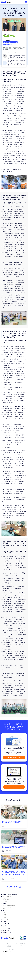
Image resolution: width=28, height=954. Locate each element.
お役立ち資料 (5, 901)
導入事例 (3, 921)
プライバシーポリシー (20, 943)
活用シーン (4, 910)
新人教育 (4, 917)
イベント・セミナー (7, 928)
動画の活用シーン (6, 898)
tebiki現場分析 (8, 946)
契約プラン (4, 925)
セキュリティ (5, 923)
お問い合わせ (5, 930)
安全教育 (4, 914)
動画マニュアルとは (7, 896)
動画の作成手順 (6, 899)
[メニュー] (26, 2)
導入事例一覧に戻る (13, 887)
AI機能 (3, 908)
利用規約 (7, 943)
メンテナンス (5, 919)
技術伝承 (4, 915)
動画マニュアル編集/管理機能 (9, 905)
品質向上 (4, 912)
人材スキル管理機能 (7, 907)
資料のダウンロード (7, 932)
